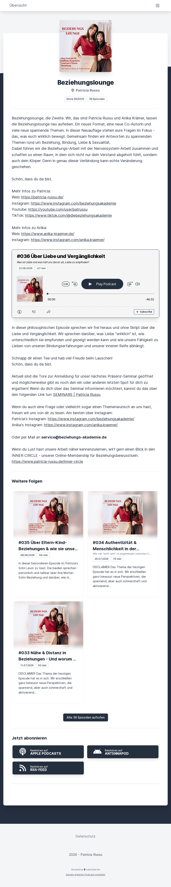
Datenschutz (85, 836)
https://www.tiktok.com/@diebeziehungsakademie (68, 215)
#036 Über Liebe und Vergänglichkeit (61, 256)
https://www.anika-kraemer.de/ (47, 234)
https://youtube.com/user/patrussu (58, 209)
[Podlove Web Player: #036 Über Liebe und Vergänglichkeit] (85, 294)
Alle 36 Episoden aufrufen (85, 717)
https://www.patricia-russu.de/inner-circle (47, 461)
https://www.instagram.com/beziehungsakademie (73, 203)
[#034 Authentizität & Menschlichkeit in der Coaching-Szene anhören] (122, 514)
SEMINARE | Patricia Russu (77, 394)
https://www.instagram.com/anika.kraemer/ (67, 240)
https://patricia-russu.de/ (42, 197)
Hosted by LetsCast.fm (85, 869)
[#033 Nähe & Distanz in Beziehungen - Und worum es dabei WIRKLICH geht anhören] (48, 625)
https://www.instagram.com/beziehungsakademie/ (91, 419)
